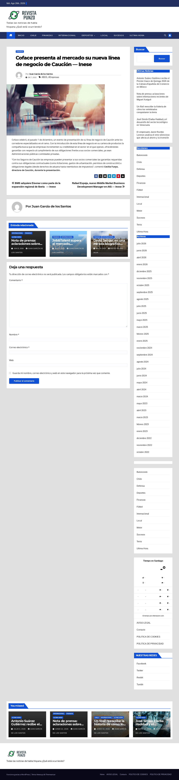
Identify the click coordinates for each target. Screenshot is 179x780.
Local (104, 35)
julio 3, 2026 (20, 729)
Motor (139, 211)
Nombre (14, 334)
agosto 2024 (142, 362)
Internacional (67, 35)
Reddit (140, 677)
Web (11, 360)
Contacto (141, 630)
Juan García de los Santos (41, 74)
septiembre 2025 (145, 292)
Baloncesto (142, 155)
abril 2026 (141, 257)
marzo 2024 (142, 396)
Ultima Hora (137, 35)
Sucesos (119, 35)
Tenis (139, 225)
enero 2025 (142, 341)
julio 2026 (141, 243)
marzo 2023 (142, 417)
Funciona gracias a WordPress (18, 774)
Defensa (141, 169)
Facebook (141, 664)
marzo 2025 (142, 327)
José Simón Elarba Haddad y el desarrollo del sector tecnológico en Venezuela (152, 122)
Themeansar (50, 774)
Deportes (88, 35)
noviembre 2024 (144, 348)
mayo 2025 (142, 320)
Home (102, 774)
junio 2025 (142, 313)
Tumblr (140, 684)
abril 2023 (141, 410)
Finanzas (47, 35)
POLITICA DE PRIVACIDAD (150, 644)
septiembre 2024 (145, 355)
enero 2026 (142, 264)
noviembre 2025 (144, 278)
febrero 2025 (143, 334)
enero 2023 (142, 431)
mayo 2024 (142, 382)
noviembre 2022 (144, 445)
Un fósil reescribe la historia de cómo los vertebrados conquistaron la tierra (151, 109)
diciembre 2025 (144, 271)
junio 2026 (142, 250)
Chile (33, 35)
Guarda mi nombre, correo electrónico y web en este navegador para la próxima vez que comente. (61, 373)
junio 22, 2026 (62, 729)
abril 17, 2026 (145, 729)
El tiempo (146, 616)
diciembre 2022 (144, 438)
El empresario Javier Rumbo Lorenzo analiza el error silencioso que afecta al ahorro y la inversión (153, 135)
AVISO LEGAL (144, 623)
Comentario (16, 280)
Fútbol (140, 190)
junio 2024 (142, 376)
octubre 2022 (143, 452)
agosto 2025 (142, 299)
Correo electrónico (19, 347)
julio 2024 (141, 369)
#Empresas (53, 77)
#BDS (44, 77)
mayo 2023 (142, 403)
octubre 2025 (143, 285)
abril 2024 (141, 389)
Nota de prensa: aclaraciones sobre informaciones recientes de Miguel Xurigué (152, 97)
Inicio (21, 35)
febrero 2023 (143, 424)
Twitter (140, 670)
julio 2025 (141, 306)
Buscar (140, 49)
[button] (165, 35)
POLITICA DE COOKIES (148, 637)
